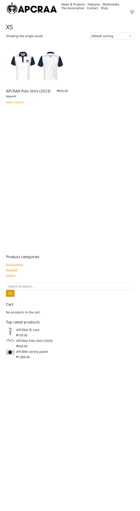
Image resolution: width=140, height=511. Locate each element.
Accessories (14, 264)
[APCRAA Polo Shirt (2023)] (37, 66)
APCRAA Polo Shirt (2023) (28, 91)
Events (11, 275)
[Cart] (132, 12)
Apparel (11, 96)
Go (10, 293)
